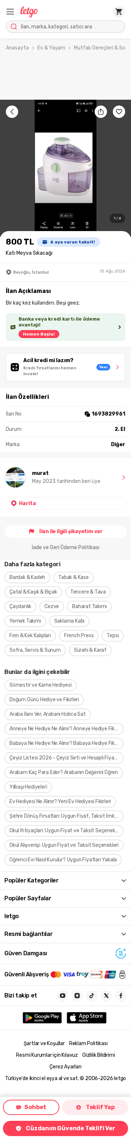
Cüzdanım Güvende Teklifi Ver (70, 1128)
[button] (10, 11)
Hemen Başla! (39, 334)
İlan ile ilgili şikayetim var (71, 531)
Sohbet (35, 1107)
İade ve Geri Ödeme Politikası (65, 547)
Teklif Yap (100, 1107)
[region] (65, 168)
